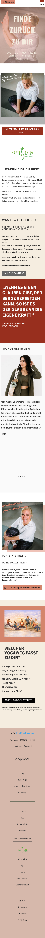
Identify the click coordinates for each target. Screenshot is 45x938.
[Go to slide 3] (22, 476)
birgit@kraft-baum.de (25, 733)
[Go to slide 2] (20, 476)
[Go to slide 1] (18, 476)
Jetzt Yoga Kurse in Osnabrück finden (22, 131)
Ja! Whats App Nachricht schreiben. (24, 587)
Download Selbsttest (18, 700)
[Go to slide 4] (24, 476)
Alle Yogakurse (14, 273)
